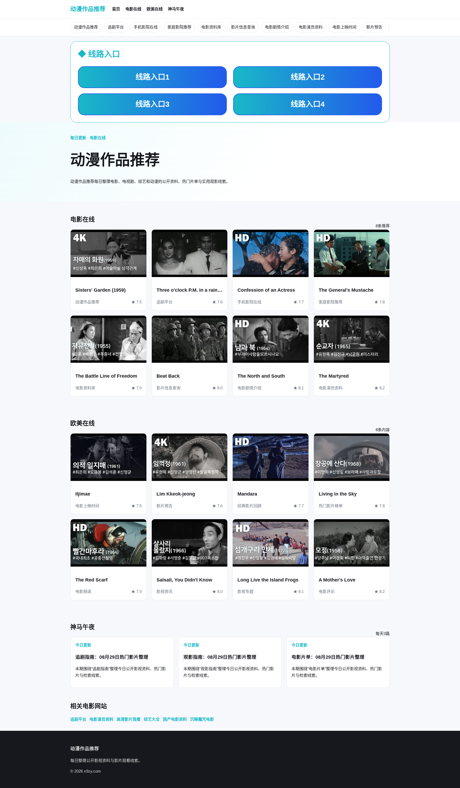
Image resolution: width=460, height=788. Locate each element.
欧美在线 (155, 9)
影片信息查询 (243, 27)
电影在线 (133, 9)
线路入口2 (308, 77)
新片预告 (374, 27)
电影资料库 (211, 27)
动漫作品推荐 (87, 9)
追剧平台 (116, 27)
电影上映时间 (344, 27)
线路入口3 (152, 104)
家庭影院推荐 (179, 27)
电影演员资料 (311, 27)
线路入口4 (308, 104)
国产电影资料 (175, 719)
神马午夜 (176, 9)
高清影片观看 (129, 719)
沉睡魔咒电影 (202, 719)
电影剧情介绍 (277, 27)
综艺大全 (152, 719)
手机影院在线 (146, 27)
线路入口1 (152, 77)
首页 (116, 9)
